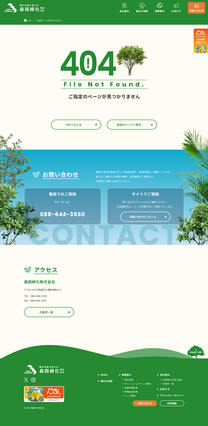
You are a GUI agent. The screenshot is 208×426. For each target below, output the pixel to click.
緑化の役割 (107, 381)
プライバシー (172, 395)
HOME (104, 374)
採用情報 (172, 403)
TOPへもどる (73, 124)
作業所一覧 (46, 312)
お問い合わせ (145, 403)
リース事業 (130, 395)
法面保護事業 (131, 387)
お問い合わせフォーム (142, 217)
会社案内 (165, 374)
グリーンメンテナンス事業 (138, 383)
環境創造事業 (131, 391)
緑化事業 (129, 379)
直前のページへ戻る (129, 124)
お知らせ (165, 389)
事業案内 (126, 374)
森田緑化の (173, 379)
